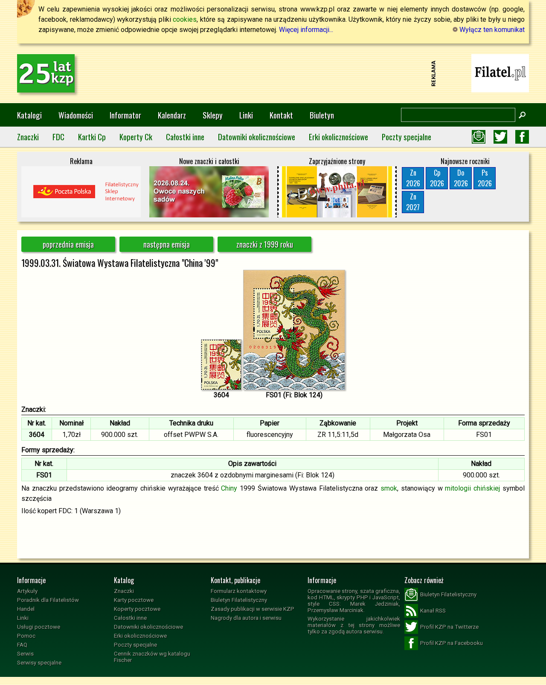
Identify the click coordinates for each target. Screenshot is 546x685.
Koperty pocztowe (137, 609)
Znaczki (28, 136)
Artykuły (27, 591)
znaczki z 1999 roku (264, 244)
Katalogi (29, 115)
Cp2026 (437, 178)
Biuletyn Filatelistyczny (239, 600)
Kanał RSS (433, 610)
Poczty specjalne (406, 136)
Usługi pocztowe (38, 627)
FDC (58, 136)
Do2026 (461, 178)
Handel (26, 609)
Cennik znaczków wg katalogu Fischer (152, 656)
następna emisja (166, 244)
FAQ (22, 645)
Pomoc (26, 636)
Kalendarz (172, 115)
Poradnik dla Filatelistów (48, 600)
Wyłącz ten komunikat (491, 30)
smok (388, 488)
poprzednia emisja (68, 244)
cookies (185, 19)
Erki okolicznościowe (338, 136)
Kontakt (281, 115)
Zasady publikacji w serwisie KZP (252, 609)
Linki (246, 115)
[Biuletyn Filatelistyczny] (478, 137)
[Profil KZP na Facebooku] (522, 137)
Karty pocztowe (134, 600)
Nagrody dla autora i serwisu (246, 618)
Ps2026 (485, 178)
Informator (125, 115)
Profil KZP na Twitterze (449, 627)
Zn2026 (413, 178)
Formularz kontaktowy (239, 591)
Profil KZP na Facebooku (451, 643)
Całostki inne (185, 136)
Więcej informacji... (306, 30)
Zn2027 (413, 201)
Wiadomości (75, 115)
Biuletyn (322, 115)
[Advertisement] (273, 73)
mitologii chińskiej (472, 488)
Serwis (25, 653)
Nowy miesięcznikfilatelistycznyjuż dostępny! (500, 73)
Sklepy (213, 115)
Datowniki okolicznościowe (256, 136)
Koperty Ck (135, 136)
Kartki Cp (92, 136)
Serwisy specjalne (39, 662)
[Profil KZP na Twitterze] (500, 137)
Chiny (229, 488)
